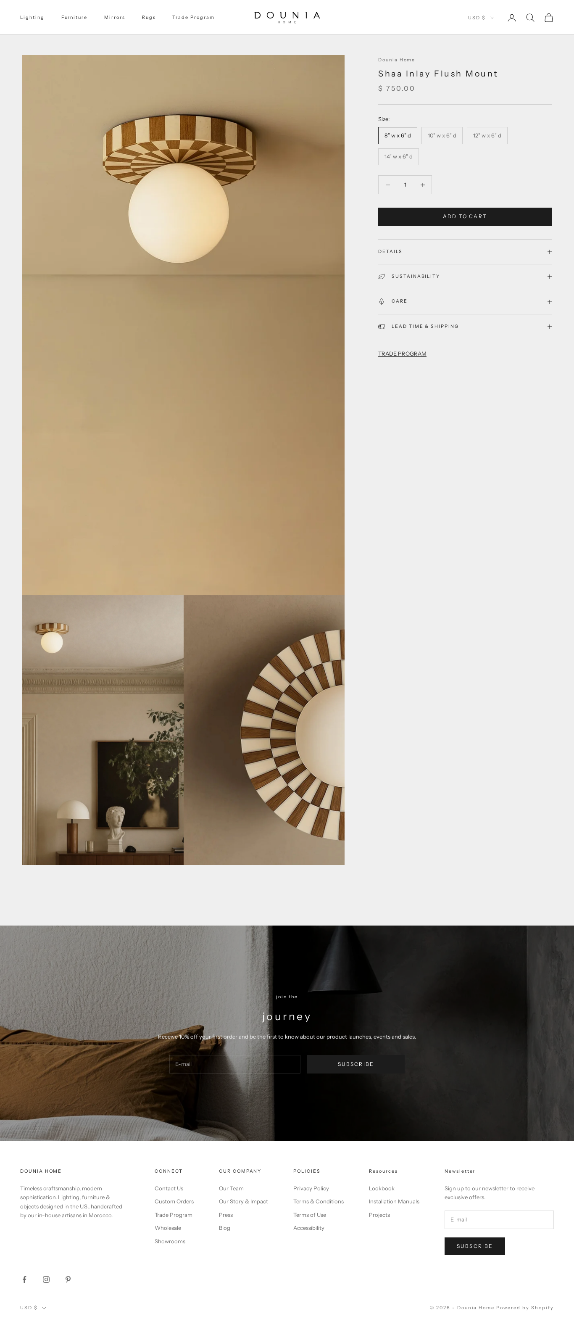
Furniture (74, 17)
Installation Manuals (394, 1201)
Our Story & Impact (243, 1201)
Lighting (32, 17)
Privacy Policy (311, 1188)
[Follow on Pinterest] (68, 1279)
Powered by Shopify (525, 1308)
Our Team (231, 1188)
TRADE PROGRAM (402, 353)
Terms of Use (309, 1214)
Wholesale (168, 1227)
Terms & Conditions (318, 1201)
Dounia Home (396, 60)
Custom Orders (174, 1201)
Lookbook (382, 1188)
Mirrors (114, 17)
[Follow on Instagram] (46, 1279)
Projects (379, 1214)
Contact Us (169, 1188)
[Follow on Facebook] (24, 1279)
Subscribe (356, 1064)
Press (226, 1214)
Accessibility (308, 1227)
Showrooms (170, 1241)
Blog (224, 1227)
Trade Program (193, 17)
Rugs (149, 17)
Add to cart (465, 217)
